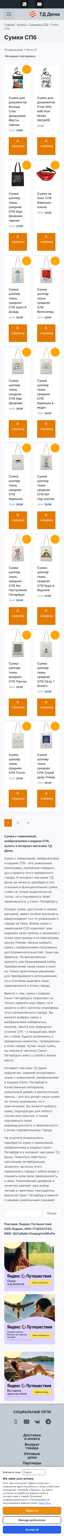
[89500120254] (24, 4)
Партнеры (32, 1463)
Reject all (32, 1510)
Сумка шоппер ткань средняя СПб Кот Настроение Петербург (18, 581)
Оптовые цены (32, 1455)
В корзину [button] (18, 143)
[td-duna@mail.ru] (39, 4)
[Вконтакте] (37, 1421)
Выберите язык (12, 1472)
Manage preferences (32, 1520)
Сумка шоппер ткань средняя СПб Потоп (17, 763)
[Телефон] (15, 1421)
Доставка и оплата (32, 1437)
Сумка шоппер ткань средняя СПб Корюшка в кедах (45, 394)
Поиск (52, 1213)
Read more (45, 1503)
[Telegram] (48, 1421)
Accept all (32, 1529)
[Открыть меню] (9, 14)
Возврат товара (32, 1446)
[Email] (26, 1421)
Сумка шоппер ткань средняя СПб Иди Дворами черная (15, 207)
